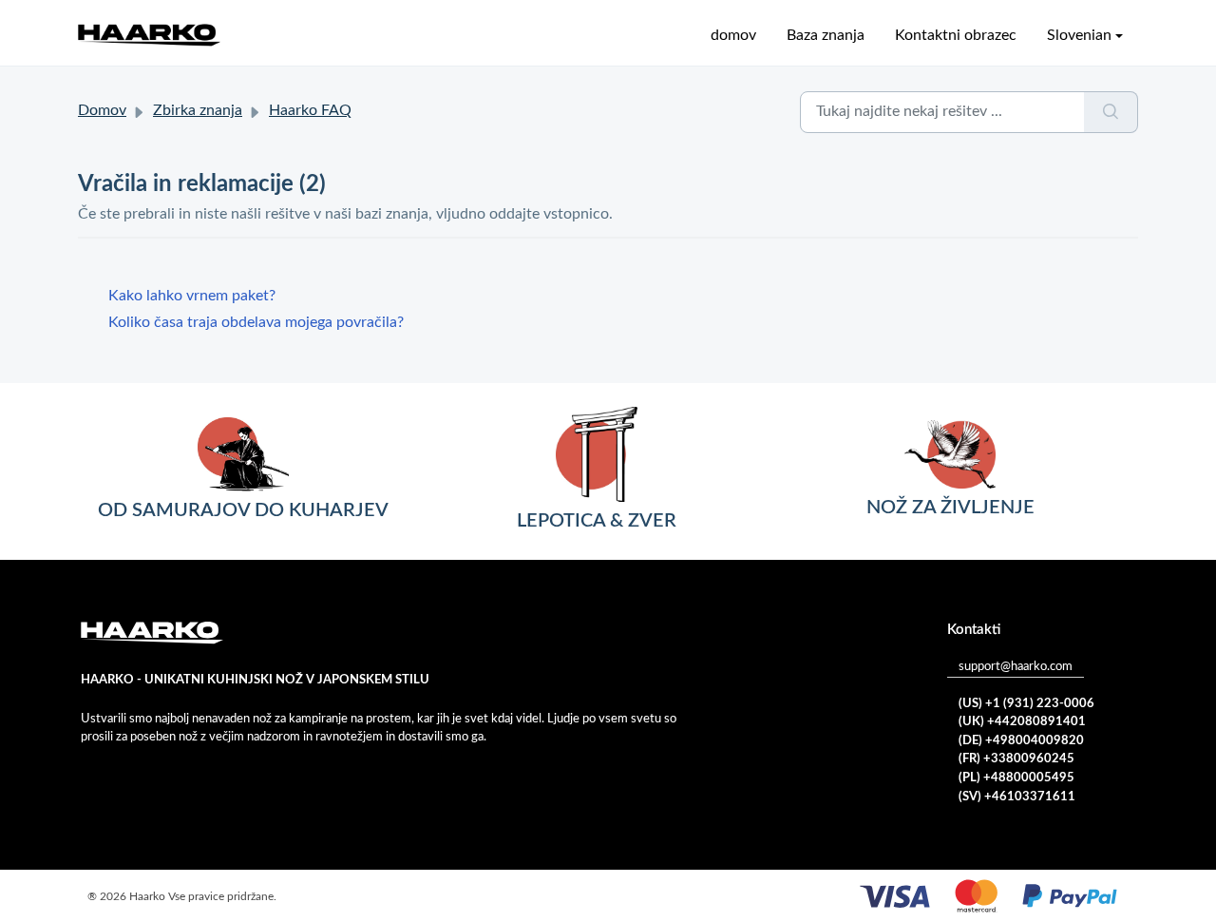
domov (733, 35)
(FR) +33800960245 (1016, 759)
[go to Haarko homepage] (149, 35)
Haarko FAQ (310, 110)
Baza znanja (825, 35)
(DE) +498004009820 (1021, 741)
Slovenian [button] (1079, 35)
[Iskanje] (1111, 112)
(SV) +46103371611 (1017, 797)
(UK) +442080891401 (1022, 722)
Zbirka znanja (197, 110)
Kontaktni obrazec (955, 35)
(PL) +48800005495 (1016, 778)
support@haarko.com (1016, 667)
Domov (102, 110)
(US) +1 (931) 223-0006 (1026, 704)
